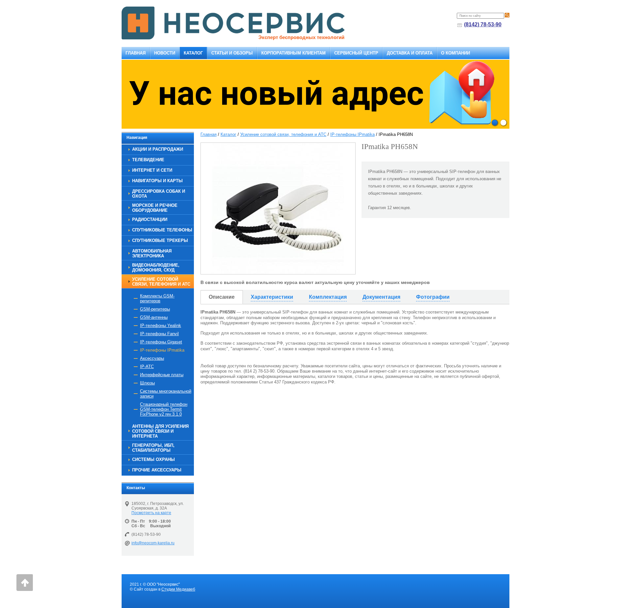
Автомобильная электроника (152, 253)
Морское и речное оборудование (154, 208)
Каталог (193, 53)
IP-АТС (147, 366)
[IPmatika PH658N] (278, 208)
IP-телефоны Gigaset (161, 341)
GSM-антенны (154, 317)
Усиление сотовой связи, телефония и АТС (161, 282)
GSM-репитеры (155, 309)
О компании (455, 53)
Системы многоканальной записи (165, 394)
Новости (164, 53)
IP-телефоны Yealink (160, 325)
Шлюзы (147, 382)
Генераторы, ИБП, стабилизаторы (153, 448)
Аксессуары (152, 358)
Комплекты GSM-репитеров (157, 298)
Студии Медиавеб (178, 589)
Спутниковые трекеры (160, 240)
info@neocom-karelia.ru (153, 543)
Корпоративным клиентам (293, 53)
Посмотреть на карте (151, 512)
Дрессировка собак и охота (158, 194)
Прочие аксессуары (156, 469)
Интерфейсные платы (161, 374)
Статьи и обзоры (232, 53)
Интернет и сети (152, 170)
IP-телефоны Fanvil (159, 333)
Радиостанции (149, 219)
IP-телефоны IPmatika (162, 350)
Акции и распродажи (157, 149)
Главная (136, 53)
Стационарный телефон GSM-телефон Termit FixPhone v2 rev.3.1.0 (163, 409)
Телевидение (148, 159)
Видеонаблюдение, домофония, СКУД (155, 267)
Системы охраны (153, 459)
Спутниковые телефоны (162, 230)
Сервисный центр (356, 53)
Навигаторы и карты (157, 180)
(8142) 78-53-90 (483, 24)
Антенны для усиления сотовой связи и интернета (160, 431)
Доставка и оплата (409, 53)
